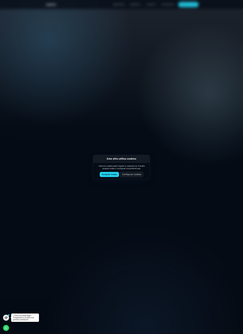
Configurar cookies (131, 174)
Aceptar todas (109, 174)
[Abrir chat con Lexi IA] (6, 318)
